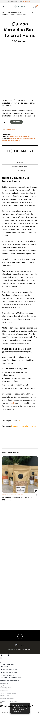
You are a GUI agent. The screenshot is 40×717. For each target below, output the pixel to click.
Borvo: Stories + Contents (25, 649)
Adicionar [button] (36, 491)
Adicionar (16, 121)
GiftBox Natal (4, 666)
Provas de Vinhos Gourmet (8, 694)
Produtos (3, 663)
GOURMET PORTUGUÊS (7, 665)
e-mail (11, 403)
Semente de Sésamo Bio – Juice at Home (17, 497)
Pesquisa (38, 712)
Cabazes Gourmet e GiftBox (8, 669)
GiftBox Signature (5, 688)
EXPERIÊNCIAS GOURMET (8, 675)
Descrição (20, 162)
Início (4, 12)
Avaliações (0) (20, 171)
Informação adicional (20, 166)
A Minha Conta (4, 695)
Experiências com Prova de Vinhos (10, 677)
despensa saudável (15, 138)
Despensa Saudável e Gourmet (20, 136)
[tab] (20, 162)
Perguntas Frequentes (7, 698)
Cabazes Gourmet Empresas (8, 672)
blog (20, 420)
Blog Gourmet (4, 683)
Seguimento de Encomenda (8, 701)
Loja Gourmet (4, 686)
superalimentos (14, 140)
